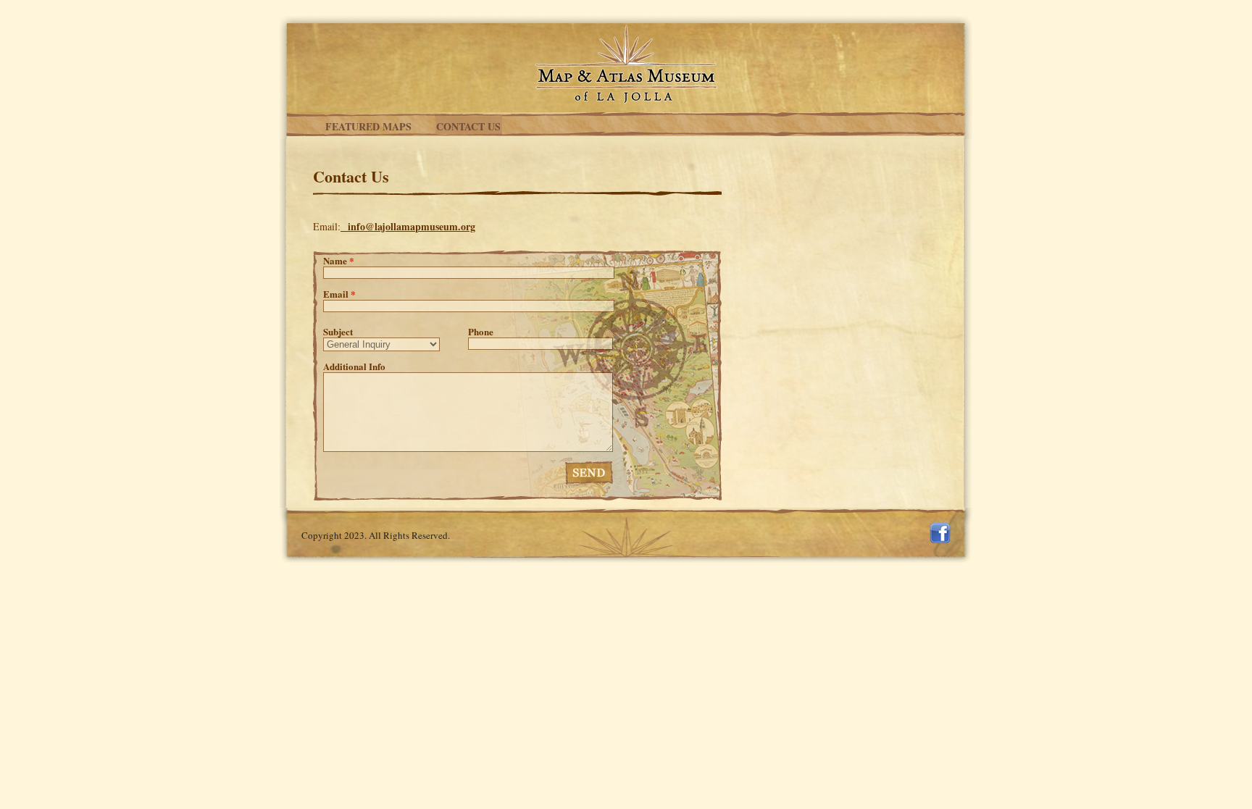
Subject (338, 332)
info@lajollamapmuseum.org (411, 226)
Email (339, 294)
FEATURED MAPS (368, 126)
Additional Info (354, 366)
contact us (468, 126)
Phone (480, 332)
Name (338, 261)
